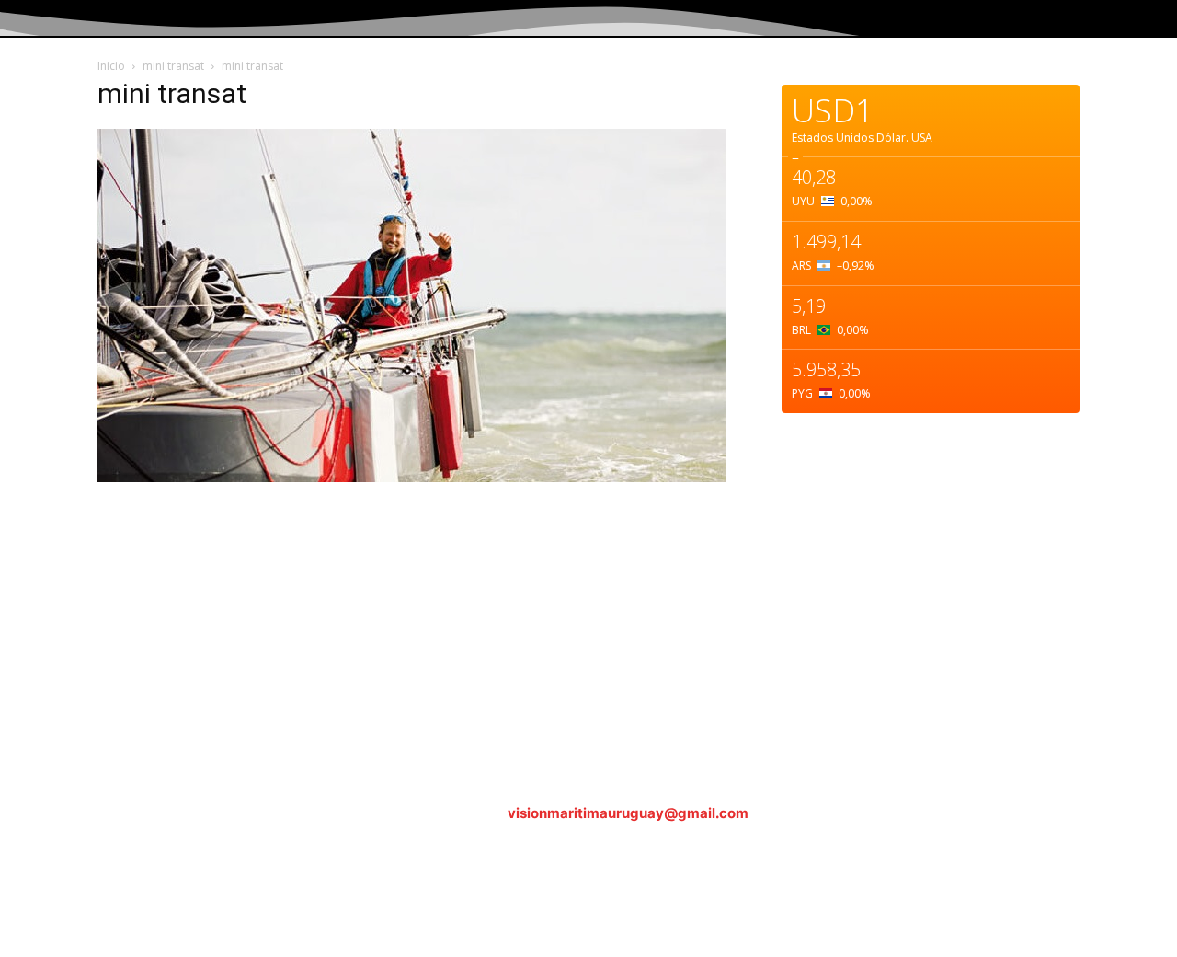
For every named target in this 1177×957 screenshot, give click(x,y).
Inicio (111, 66)
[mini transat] (411, 477)
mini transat (173, 66)
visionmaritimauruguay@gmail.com (628, 813)
